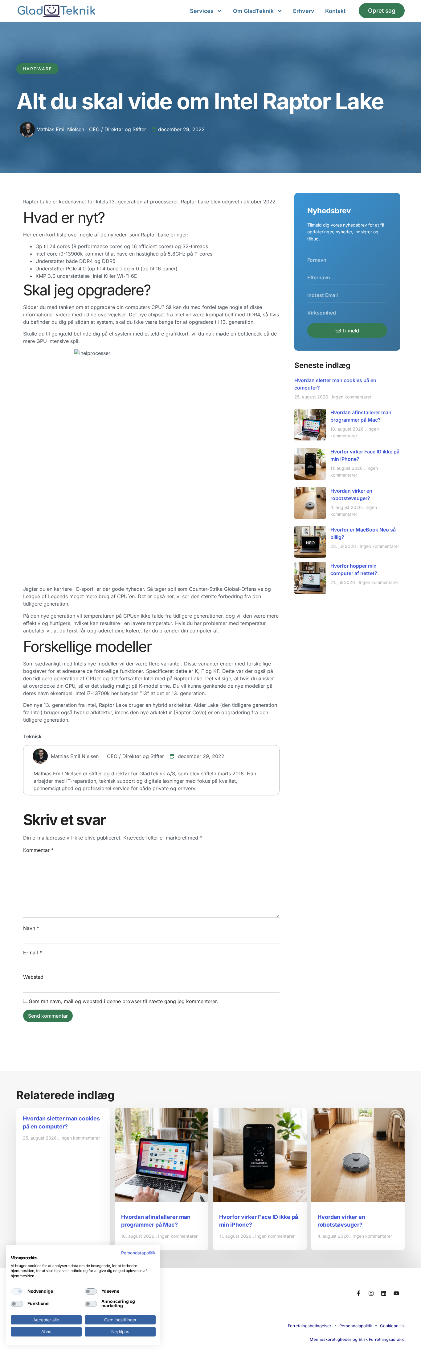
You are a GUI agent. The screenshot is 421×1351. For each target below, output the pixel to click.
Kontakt (335, 11)
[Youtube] (396, 1293)
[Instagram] (371, 1293)
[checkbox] (17, 1291)
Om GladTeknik (253, 11)
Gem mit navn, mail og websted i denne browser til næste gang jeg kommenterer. (123, 1001)
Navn (31, 928)
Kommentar (38, 850)
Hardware (37, 68)
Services (202, 11)
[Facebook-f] (358, 1293)
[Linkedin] (383, 1293)
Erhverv (303, 11)
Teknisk (32, 736)
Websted (33, 977)
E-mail (32, 952)
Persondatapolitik (138, 1252)
